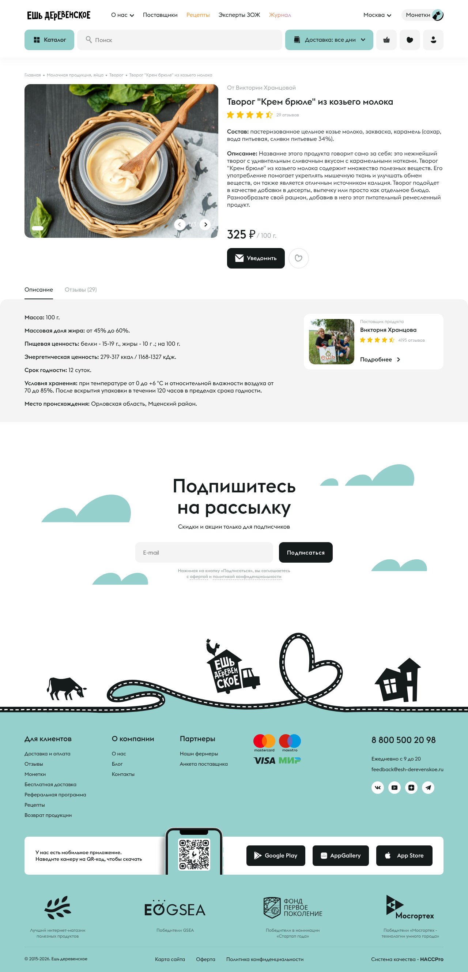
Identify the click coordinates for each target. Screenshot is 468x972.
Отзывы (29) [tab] (81, 289)
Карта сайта (170, 959)
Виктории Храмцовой (266, 88)
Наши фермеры (199, 754)
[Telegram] (428, 787)
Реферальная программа (55, 795)
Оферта (205, 959)
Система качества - (407, 959)
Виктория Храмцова (388, 330)
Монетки (35, 774)
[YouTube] (394, 787)
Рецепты (34, 805)
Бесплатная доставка (50, 784)
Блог (117, 764)
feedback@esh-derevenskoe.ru (407, 769)
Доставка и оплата (47, 754)
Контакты (123, 774)
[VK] (377, 787)
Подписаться (306, 552)
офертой (199, 576)
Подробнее (376, 359)
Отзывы (33, 764)
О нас (119, 754)
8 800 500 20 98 (403, 740)
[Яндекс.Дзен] (411, 787)
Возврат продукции (48, 815)
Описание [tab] (38, 289)
